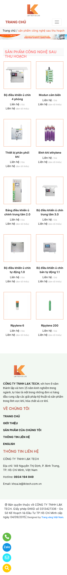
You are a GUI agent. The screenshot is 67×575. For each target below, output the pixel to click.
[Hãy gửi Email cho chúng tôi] (4, 558)
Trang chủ (9, 30)
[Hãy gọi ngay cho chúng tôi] (4, 537)
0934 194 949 (24, 477)
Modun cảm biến (50, 95)
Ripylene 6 (17, 325)
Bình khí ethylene (49, 152)
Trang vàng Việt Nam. (52, 517)
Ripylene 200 (49, 325)
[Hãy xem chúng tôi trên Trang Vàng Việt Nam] (4, 568)
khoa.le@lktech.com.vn (27, 483)
